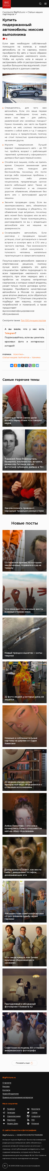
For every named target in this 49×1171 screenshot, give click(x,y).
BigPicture (19, 12)
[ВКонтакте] (11, 365)
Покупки (18, 354)
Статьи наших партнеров (15, 357)
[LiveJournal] (26, 365)
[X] (22, 365)
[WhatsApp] (33, 365)
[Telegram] (37, 365)
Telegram (10, 333)
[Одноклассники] (15, 365)
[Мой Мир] (19, 365)
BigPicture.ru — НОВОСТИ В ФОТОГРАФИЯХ (22, 1135)
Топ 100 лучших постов (33, 320)
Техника (36, 357)
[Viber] (30, 365)
